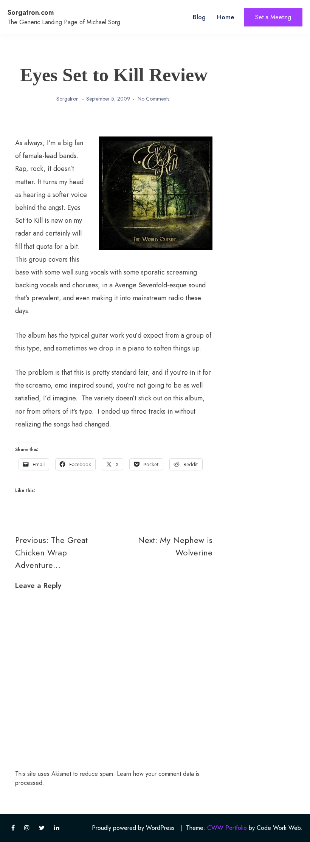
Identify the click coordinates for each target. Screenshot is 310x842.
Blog (199, 17)
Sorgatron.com (31, 12)
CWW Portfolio (227, 827)
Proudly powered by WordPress (133, 827)
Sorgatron (67, 98)
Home (225, 17)
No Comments (153, 98)
